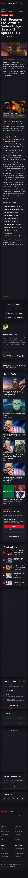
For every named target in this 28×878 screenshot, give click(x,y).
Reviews (17, 834)
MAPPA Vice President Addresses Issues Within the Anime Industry (12, 500)
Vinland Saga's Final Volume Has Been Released (14, 414)
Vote (25, 776)
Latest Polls (4, 848)
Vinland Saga (7, 296)
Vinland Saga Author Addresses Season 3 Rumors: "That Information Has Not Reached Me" (14, 392)
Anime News (5, 15)
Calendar (20, 718)
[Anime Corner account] (21, 3)
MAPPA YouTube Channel (16, 240)
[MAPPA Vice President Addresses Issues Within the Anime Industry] (14, 491)
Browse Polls (4, 851)
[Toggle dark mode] (17, 3)
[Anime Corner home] (8, 3)
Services (3, 836)
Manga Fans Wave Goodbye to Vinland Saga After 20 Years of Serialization (14, 435)
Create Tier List (19, 853)
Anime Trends (4, 853)
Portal (2, 866)
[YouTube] (18, 799)
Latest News (18, 826)
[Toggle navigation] (25, 3)
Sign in (14, 526)
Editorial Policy (5, 831)
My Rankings (18, 856)
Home (2, 9)
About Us (3, 826)
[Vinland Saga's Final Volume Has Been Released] (14, 405)
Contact (3, 829)
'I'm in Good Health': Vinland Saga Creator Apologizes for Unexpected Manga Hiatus (13, 478)
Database (8, 718)
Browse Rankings (19, 848)
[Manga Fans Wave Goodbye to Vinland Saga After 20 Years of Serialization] (14, 426)
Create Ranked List (20, 851)
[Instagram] (13, 799)
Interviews (17, 836)
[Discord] (22, 799)
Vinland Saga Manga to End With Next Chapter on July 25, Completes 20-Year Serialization (14, 456)
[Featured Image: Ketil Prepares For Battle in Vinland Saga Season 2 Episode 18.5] (14, 49)
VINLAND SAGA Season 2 (11, 60)
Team (2, 839)
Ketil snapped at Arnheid (11, 124)
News (11, 15)
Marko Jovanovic (12, 36)
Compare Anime (5, 856)
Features (17, 839)
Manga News (20, 723)
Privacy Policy (4, 834)
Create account (14, 529)
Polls (7, 866)
